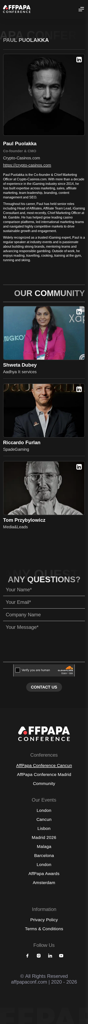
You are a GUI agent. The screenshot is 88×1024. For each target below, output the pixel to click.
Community (44, 783)
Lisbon (44, 828)
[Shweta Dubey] (44, 333)
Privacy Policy (44, 919)
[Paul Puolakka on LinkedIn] (79, 60)
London (44, 810)
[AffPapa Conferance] (44, 740)
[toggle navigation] (81, 9)
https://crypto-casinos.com (27, 165)
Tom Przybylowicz (24, 520)
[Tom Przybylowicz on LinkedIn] (79, 467)
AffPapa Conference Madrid (44, 774)
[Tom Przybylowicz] (44, 488)
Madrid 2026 (44, 837)
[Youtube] (61, 956)
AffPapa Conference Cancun (44, 765)
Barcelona (44, 855)
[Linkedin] (50, 956)
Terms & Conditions (44, 928)
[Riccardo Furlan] (44, 410)
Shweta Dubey (20, 365)
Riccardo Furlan (22, 442)
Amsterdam (44, 882)
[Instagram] (38, 956)
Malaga (44, 846)
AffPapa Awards (44, 873)
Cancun (44, 819)
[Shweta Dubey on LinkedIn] (79, 312)
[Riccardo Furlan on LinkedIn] (79, 390)
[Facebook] (27, 956)
